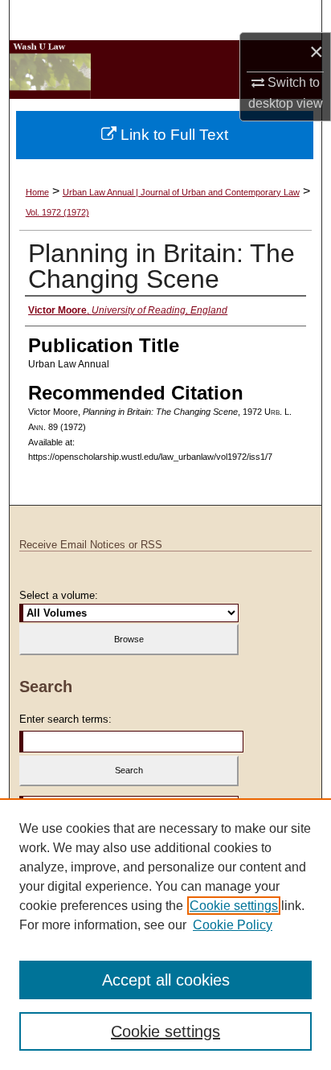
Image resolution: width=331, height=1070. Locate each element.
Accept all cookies (166, 980)
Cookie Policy (232, 925)
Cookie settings (234, 905)
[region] (165, 934)
